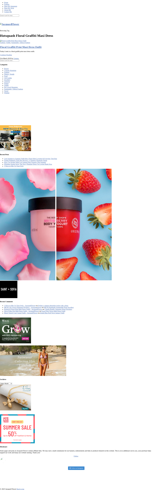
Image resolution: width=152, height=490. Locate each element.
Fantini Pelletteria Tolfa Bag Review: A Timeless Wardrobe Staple (25, 160)
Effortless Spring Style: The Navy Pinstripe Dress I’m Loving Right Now (28, 164)
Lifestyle (7, 82)
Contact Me (8, 12)
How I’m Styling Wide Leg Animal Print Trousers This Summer (25, 162)
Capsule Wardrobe (10, 70)
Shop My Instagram (10, 6)
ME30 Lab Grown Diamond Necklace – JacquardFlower (22, 307)
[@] (6, 460)
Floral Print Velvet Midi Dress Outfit (53, 311)
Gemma (16, 58)
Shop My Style (9, 8)
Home (6, 2)
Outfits (8, 43)
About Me (7, 10)
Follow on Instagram (77, 468)
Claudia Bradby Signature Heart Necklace (58, 309)
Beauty (6, 69)
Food (6, 76)
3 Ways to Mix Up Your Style (13, 166)
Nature (6, 83)
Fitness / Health (9, 74)
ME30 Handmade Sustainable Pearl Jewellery (59, 307)
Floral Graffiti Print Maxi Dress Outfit (21, 47)
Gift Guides (8, 78)
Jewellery (7, 80)
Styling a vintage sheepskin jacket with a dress (53, 305)
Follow (76, 456)
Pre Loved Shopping (11, 87)
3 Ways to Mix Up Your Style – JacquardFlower (20, 305)
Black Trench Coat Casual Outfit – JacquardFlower (21, 313)
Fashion (6, 4)
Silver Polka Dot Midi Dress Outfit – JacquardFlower (21, 311)
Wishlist (6, 93)
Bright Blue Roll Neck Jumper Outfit (52, 313)
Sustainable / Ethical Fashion (20, 43)
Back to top (20, 489)
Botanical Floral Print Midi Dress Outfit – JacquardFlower (23, 309)
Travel (6, 91)
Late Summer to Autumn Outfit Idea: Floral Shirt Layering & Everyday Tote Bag (30, 159)
